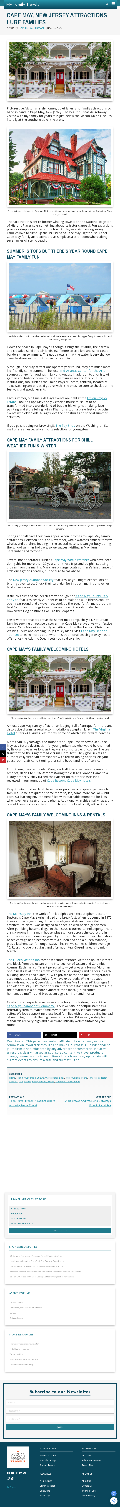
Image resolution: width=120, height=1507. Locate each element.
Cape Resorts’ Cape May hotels (69, 780)
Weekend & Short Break (67, 1081)
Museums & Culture (34, 1077)
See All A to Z (60, 1230)
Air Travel (86, 1455)
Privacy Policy (88, 1495)
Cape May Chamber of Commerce (31, 1006)
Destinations (18, 1218)
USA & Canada (16, 1302)
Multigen (75, 1077)
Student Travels (47, 1465)
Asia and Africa (16, 1318)
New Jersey (94, 1077)
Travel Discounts (48, 1455)
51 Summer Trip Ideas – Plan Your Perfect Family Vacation (36, 1256)
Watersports (51, 1077)
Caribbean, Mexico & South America (26, 1307)
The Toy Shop (65, 425)
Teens (84, 1077)
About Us (86, 1481)
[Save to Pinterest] (3, 760)
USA (21, 1081)
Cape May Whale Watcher (71, 560)
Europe (13, 1313)
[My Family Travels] (18, 1457)
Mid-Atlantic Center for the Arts (82, 371)
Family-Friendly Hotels (43, 1081)
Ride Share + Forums (19, 1349)
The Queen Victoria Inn (23, 960)
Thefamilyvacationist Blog (21, 1364)
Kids (67, 1077)
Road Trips (45, 1495)
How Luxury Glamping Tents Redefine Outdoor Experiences (37, 1261)
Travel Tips (87, 1465)
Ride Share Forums (91, 1460)
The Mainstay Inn (19, 914)
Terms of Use (89, 1490)
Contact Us (87, 1485)
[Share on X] (3, 753)
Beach (27, 1081)
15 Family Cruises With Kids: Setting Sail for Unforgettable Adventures (42, 1276)
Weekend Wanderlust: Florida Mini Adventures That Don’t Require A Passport (45, 1271)
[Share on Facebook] (3, 747)
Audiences (17, 1213)
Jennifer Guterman (31, 28)
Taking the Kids (16, 1354)
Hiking (20, 1077)
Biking (12, 1077)
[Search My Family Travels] (107, 4)
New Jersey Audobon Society (33, 580)
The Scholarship (48, 1460)
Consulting (45, 1490)
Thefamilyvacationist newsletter (24, 1343)
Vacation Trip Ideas (22, 1223)
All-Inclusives (46, 1481)
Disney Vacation (47, 1485)
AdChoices (12, 1487)
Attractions (18, 1208)
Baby (61, 1077)
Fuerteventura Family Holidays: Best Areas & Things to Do (36, 1266)
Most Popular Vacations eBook (24, 1359)
